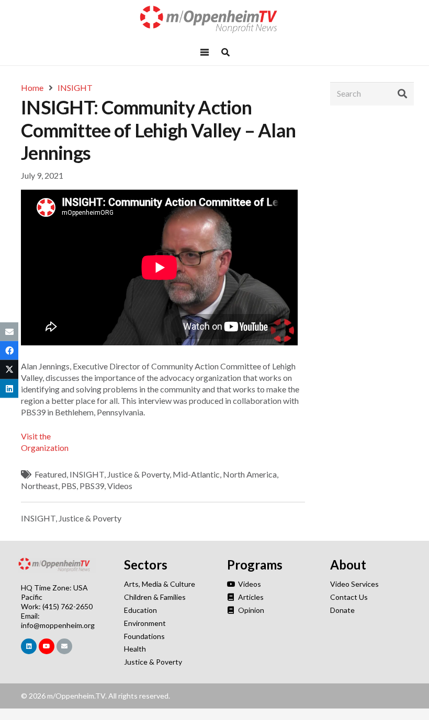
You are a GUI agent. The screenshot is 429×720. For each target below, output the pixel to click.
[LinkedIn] (29, 646)
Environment (145, 623)
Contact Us (349, 597)
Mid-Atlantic (196, 474)
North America (250, 474)
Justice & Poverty (138, 474)
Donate (342, 610)
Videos (119, 486)
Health (135, 648)
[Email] (64, 646)
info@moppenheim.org (58, 625)
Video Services (354, 583)
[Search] (402, 93)
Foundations (144, 636)
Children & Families (155, 597)
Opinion (250, 610)
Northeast (39, 486)
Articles (250, 597)
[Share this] (9, 350)
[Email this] (9, 331)
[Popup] (225, 52)
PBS (68, 486)
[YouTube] (46, 646)
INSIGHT (87, 474)
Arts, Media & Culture (159, 583)
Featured (50, 474)
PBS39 (92, 486)
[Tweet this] (9, 369)
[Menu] (205, 52)
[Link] (214, 19)
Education (140, 610)
